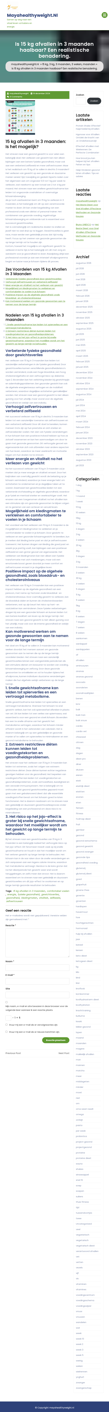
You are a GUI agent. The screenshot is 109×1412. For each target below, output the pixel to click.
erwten (79, 796)
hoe (78, 917)
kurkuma (80, 1015)
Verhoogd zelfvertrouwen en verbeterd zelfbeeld (31, 281)
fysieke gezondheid (29, 894)
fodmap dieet (83, 818)
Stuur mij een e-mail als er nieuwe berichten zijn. (34, 1031)
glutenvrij (80, 868)
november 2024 (84, 377)
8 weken (80, 632)
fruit (78, 824)
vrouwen (80, 1316)
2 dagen (80, 528)
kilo (77, 972)
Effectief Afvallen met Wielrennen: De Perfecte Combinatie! (87, 149)
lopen (79, 1032)
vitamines (81, 1289)
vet (77, 1256)
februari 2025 (83, 361)
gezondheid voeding (87, 862)
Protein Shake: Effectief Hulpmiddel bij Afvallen (88, 127)
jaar (78, 939)
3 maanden (63, 64)
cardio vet (81, 731)
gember (80, 829)
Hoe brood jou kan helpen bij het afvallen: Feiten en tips (88, 161)
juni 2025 (80, 339)
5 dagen (80, 589)
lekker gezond (83, 1026)
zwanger (80, 1382)
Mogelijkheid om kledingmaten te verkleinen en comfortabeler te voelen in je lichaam (30, 290)
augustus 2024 (83, 394)
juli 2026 (80, 268)
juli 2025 (80, 334)
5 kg (78, 594)
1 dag (78, 485)
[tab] (105, 15)
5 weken (80, 599)
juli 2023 (80, 465)
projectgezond (84, 1147)
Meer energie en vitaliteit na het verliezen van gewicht (34, 285)
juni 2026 (80, 273)
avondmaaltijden (85, 693)
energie (11, 894)
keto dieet (81, 955)
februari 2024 (83, 427)
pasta (79, 1125)
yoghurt (80, 1376)
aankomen (81, 638)
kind (78, 977)
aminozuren (82, 665)
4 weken (80, 583)
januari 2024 (82, 432)
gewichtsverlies (50, 894)
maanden (89, 64)
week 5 (79, 1355)
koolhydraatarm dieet (87, 999)
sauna (79, 1163)
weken (79, 1366)
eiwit (78, 780)
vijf (77, 1273)
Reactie (11, 925)
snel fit (79, 1179)
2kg (77, 550)
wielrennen (81, 1371)
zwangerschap (84, 1387)
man (78, 1059)
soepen (80, 1190)
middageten (82, 1081)
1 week (79, 501)
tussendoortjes (84, 1212)
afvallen (80, 660)
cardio (79, 725)
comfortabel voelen (58, 891)
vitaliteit (43, 898)
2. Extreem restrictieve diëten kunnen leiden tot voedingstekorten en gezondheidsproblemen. (30, 332)
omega (80, 1114)
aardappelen (83, 649)
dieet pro (81, 758)
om (77, 1103)
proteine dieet (83, 1158)
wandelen (81, 1322)
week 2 (79, 1344)
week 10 (80, 1338)
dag (78, 747)
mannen (80, 1065)
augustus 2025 (83, 328)
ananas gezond (84, 676)
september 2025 (85, 323)
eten (78, 802)
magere (80, 1048)
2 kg (78, 534)
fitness (79, 813)
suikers (79, 1196)
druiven (80, 769)
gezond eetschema (86, 840)
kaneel (79, 944)
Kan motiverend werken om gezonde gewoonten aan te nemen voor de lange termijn (35, 303)
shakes (79, 1169)
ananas (80, 671)
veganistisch (82, 1234)
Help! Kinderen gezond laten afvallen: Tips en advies (88, 173)
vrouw (79, 1311)
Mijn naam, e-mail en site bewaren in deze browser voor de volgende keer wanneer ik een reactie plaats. (37, 1008)
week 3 (79, 1349)
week (78, 1333)
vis (77, 1278)
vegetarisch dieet (85, 1245)
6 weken (80, 616)
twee (78, 1218)
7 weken (80, 627)
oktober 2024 (83, 383)
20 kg (78, 545)
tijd (77, 1207)
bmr (78, 704)
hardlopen (81, 906)
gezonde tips (83, 857)
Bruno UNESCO (83, 224)
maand (80, 1037)
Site (8, 988)
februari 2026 (83, 295)
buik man (80, 714)
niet (78, 1097)
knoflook (80, 988)
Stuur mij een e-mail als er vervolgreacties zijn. (33, 1024)
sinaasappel (82, 1174)
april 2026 (81, 284)
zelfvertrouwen (14, 901)
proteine (80, 1152)
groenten (81, 901)
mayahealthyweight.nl (32, 15)
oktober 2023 (83, 449)
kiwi (77, 983)
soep (78, 1185)
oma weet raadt (85, 1108)
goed (79, 879)
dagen (79, 753)
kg (77, 966)
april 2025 (81, 350)
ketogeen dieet (84, 961)
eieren (79, 775)
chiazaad (81, 736)
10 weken (80, 512)
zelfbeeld (55, 898)
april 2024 (81, 416)
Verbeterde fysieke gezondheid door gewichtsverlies (33, 278)
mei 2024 (80, 410)
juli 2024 (80, 399)
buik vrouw (81, 720)
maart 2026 (82, 290)
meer (79, 1076)
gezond (80, 835)
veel (78, 1229)
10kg (78, 517)
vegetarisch (82, 1240)
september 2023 (84, 454)
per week (81, 1130)
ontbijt (79, 1119)
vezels (79, 1267)
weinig (79, 1360)
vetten (79, 1262)
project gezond (84, 1141)
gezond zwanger (85, 851)
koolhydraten (83, 1004)
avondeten (82, 687)
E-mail (10, 975)
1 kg (78, 490)
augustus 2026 (83, 263)
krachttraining (83, 1010)
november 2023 (84, 443)
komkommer (82, 993)
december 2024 (84, 372)
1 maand (80, 496)
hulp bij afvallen (84, 933)
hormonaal (81, 928)
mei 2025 (80, 345)
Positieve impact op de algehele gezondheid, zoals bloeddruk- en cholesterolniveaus (33, 296)
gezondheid (13, 898)
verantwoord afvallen (87, 1251)
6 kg (78, 610)
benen (79, 698)
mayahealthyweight (86, 200)
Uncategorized (84, 1223)
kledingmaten (29, 898)
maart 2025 (82, 355)
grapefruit (81, 884)
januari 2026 (82, 301)
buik (78, 709)
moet (79, 1092)
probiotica (81, 1136)
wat (78, 1327)
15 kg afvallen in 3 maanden (29, 891)
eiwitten (80, 791)
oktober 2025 (83, 317)
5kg (78, 605)
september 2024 (85, 388)
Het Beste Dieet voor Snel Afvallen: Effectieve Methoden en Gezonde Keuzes (88, 232)
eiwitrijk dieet (83, 786)
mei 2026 (80, 279)
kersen (79, 950)
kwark (79, 1021)
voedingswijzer (83, 1305)
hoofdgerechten (85, 922)
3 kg (51, 64)
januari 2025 (82, 366)
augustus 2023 (83, 459)
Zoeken (80, 94)
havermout (82, 911)
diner (78, 764)
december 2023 (84, 438)
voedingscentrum (85, 1294)
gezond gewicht (84, 846)
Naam (10, 961)
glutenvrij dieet (84, 873)
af (77, 654)
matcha (80, 1070)
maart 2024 (82, 421)
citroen (79, 742)
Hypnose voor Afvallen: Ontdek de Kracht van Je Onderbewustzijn (88, 137)
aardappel (81, 643)
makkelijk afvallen (85, 1054)
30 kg (78, 578)
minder (79, 1087)
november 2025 (84, 312)
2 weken (80, 539)
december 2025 (84, 306)
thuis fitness (82, 1201)
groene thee (82, 890)
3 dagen (80, 556)
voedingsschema (85, 1300)
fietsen (79, 807)
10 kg (78, 507)
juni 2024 (80, 405)
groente (80, 895)
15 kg (45, 64)
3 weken (77, 64)
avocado (80, 682)
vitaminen (81, 1284)
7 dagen (80, 621)
